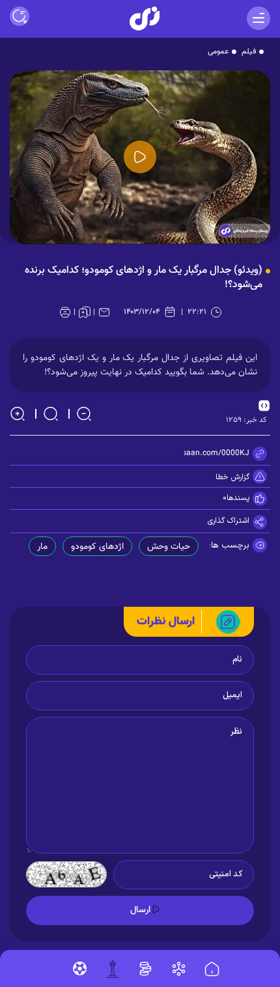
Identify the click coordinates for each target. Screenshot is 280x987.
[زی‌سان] (145, 19)
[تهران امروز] (113, 969)
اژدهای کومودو (97, 547)
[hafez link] (179, 969)
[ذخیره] (84, 311)
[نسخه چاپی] (65, 311)
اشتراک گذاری (228, 521)
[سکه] (145, 969)
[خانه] (212, 969)
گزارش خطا (232, 477)
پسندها (238, 498)
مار (42, 547)
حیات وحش (168, 547)
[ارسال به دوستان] (104, 311)
